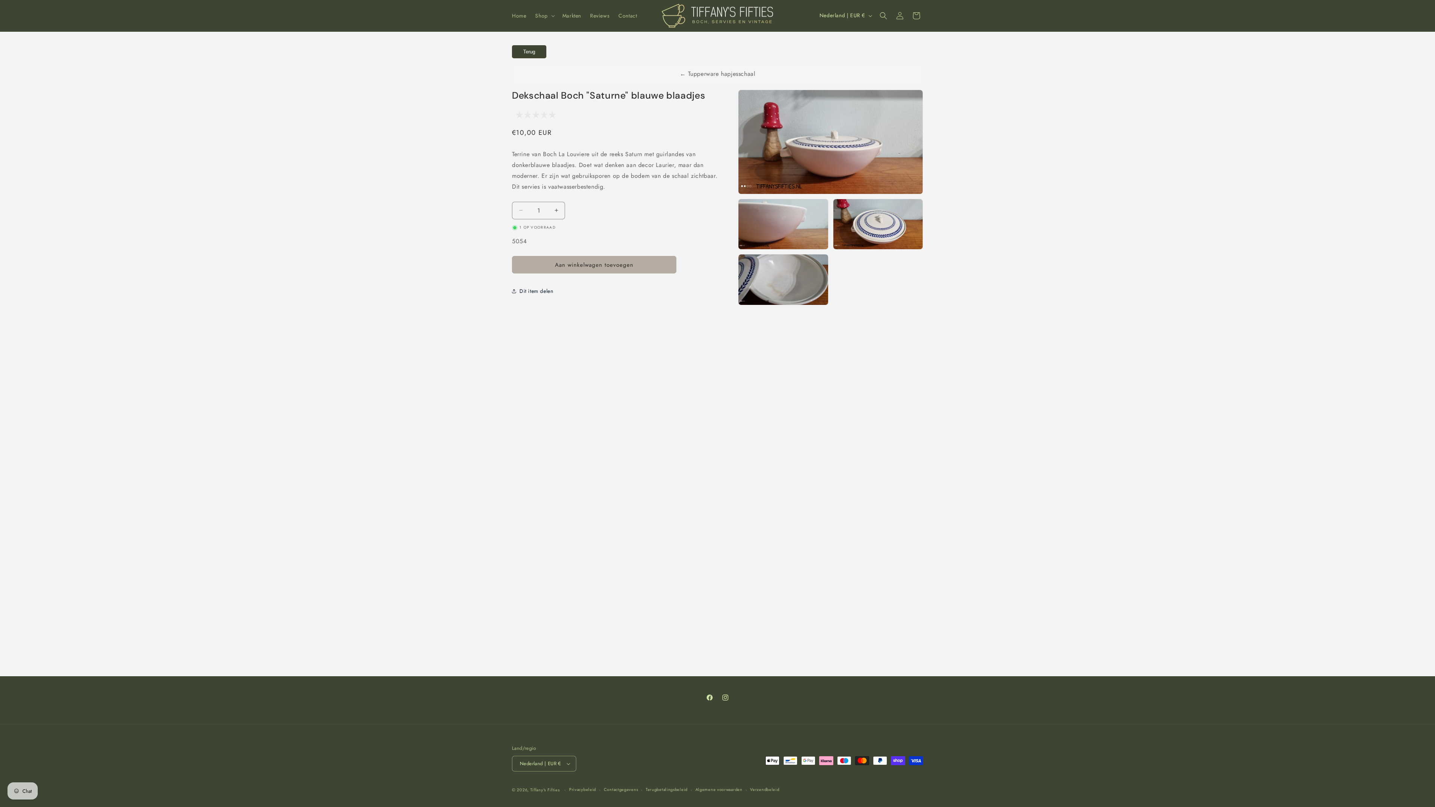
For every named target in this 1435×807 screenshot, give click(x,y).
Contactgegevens (621, 789)
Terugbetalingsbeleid (667, 789)
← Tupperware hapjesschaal (718, 73)
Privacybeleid (582, 789)
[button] (544, 16)
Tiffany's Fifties (545, 790)
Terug (529, 52)
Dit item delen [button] (536, 291)
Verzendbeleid (764, 789)
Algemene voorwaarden (719, 789)
